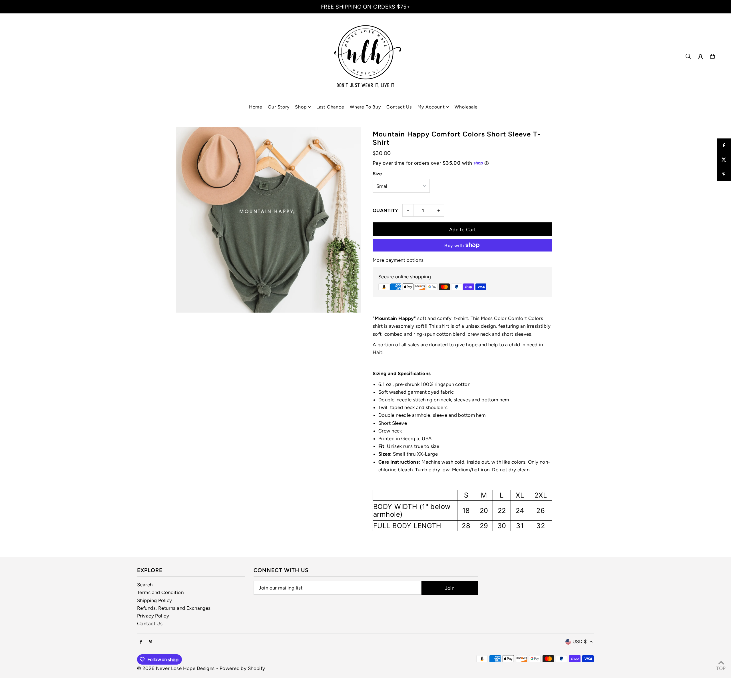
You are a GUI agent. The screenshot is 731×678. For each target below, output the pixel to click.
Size (377, 173)
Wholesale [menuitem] (466, 107)
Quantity (385, 210)
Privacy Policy (153, 616)
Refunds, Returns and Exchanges (174, 608)
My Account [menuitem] (431, 107)
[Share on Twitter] (724, 160)
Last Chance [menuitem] (330, 107)
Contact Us (149, 623)
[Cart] (712, 56)
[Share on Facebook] (724, 145)
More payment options (398, 260)
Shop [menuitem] (300, 107)
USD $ (580, 641)
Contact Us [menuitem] (399, 107)
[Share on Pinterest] (724, 174)
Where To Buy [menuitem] (365, 107)
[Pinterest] (150, 642)
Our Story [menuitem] (278, 107)
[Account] (700, 56)
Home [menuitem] (255, 107)
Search (145, 585)
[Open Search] (688, 56)
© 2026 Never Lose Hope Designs (176, 668)
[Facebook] (141, 642)
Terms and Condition (160, 592)
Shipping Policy (154, 600)
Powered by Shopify (242, 668)
